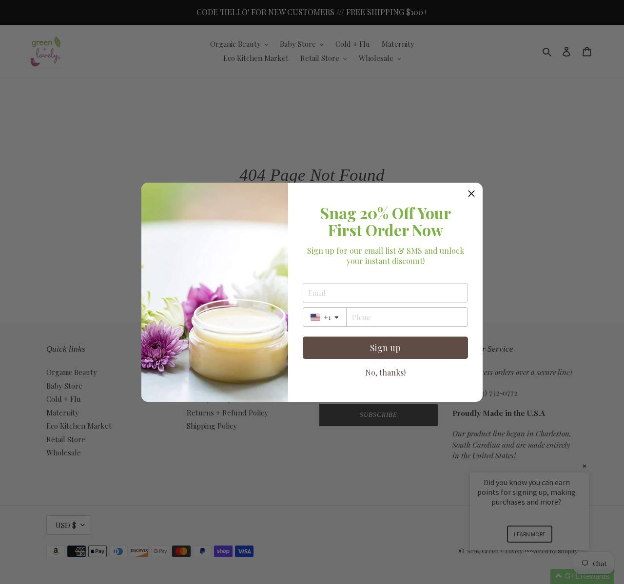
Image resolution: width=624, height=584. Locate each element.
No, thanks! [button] (385, 373)
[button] (471, 194)
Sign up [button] (385, 348)
